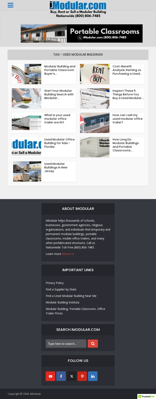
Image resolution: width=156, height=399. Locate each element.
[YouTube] (50, 376)
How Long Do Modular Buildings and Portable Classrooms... (126, 144)
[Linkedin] (93, 376)
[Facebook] (61, 376)
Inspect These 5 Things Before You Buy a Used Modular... (128, 94)
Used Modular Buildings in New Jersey (55, 167)
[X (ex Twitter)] (71, 376)
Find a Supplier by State (61, 289)
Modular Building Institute (62, 302)
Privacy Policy (55, 283)
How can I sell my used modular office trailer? (128, 118)
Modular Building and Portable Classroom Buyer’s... (59, 70)
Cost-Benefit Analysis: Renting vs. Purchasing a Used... (127, 70)
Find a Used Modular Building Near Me (71, 296)
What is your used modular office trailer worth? (57, 118)
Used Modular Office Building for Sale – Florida (59, 143)
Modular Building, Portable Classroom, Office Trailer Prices (75, 311)
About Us (68, 254)
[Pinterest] (82, 376)
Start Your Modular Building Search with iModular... (59, 94)
